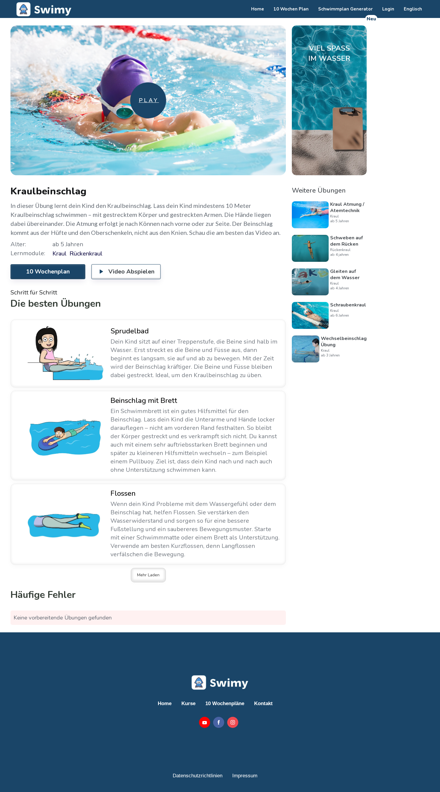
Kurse (188, 703)
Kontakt (263, 703)
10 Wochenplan (48, 271)
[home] (43, 9)
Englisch (413, 9)
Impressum (244, 776)
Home (257, 9)
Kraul (59, 254)
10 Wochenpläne (224, 703)
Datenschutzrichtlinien (197, 776)
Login (388, 9)
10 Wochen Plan (291, 9)
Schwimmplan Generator (345, 9)
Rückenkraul (85, 254)
